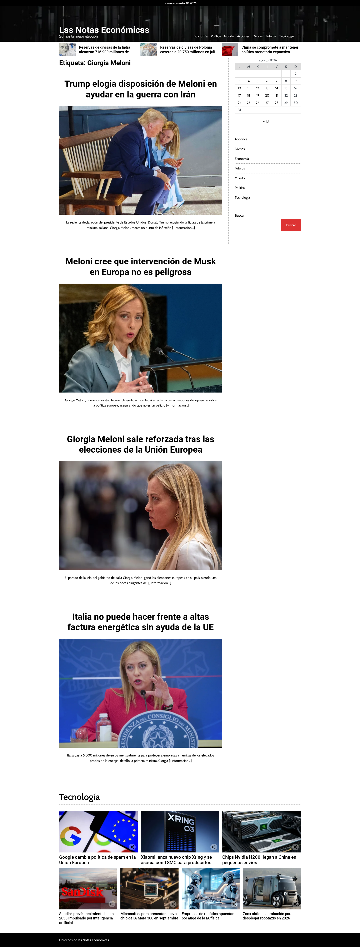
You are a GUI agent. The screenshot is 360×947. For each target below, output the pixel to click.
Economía (201, 36)
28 (277, 103)
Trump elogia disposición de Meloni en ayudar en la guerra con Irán (140, 89)
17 (239, 95)
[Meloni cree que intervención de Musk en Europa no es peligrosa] (140, 338)
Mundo (229, 36)
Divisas (258, 36)
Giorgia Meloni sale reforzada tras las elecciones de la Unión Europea (140, 444)
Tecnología (286, 36)
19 (257, 95)
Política (216, 36)
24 (239, 103)
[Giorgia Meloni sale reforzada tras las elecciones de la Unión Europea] (140, 515)
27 (267, 103)
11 (249, 88)
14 (276, 88)
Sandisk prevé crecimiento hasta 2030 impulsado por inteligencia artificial (86, 918)
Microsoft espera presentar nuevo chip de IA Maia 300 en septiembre (149, 916)
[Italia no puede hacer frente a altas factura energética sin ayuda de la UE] (140, 693)
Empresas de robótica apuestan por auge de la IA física (208, 916)
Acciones (243, 36)
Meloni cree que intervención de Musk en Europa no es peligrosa (140, 266)
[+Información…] (183, 228)
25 (248, 103)
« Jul (266, 121)
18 (248, 95)
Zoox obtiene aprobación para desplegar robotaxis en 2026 (267, 916)
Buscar (239, 215)
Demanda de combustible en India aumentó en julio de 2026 (270, 49)
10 (239, 88)
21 (276, 95)
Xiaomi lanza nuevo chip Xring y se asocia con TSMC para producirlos (176, 860)
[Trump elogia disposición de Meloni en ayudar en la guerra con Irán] (140, 160)
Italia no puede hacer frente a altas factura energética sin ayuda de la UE (141, 622)
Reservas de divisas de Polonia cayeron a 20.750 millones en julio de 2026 (107, 51)
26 (257, 103)
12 (257, 88)
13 (267, 88)
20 (267, 95)
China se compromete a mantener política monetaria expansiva (188, 49)
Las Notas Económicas (104, 30)
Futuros (271, 36)
